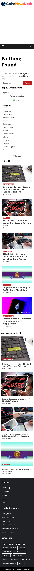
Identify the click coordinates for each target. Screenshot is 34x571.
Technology (7, 143)
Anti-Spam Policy (8, 517)
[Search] (31, 46)
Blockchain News (9, 118)
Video (5, 150)
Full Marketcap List (17, 96)
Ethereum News (8, 127)
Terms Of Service (8, 532)
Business (6, 121)
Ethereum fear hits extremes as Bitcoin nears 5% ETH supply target (17, 321)
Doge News (7, 124)
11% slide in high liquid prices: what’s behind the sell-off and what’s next (15, 256)
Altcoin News (7, 111)
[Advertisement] (17, 26)
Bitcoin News (7, 114)
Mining (5, 137)
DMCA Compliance (8, 525)
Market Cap (6, 488)
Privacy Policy (6, 514)
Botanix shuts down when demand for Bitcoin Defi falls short (17, 223)
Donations (5, 491)
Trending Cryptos (9, 147)
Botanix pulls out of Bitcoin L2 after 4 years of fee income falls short (16, 189)
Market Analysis (8, 134)
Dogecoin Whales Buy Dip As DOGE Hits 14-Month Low (16, 288)
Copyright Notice (8, 521)
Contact (4, 502)
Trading (5, 495)
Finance (5, 130)
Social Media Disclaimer (10, 528)
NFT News (6, 140)
